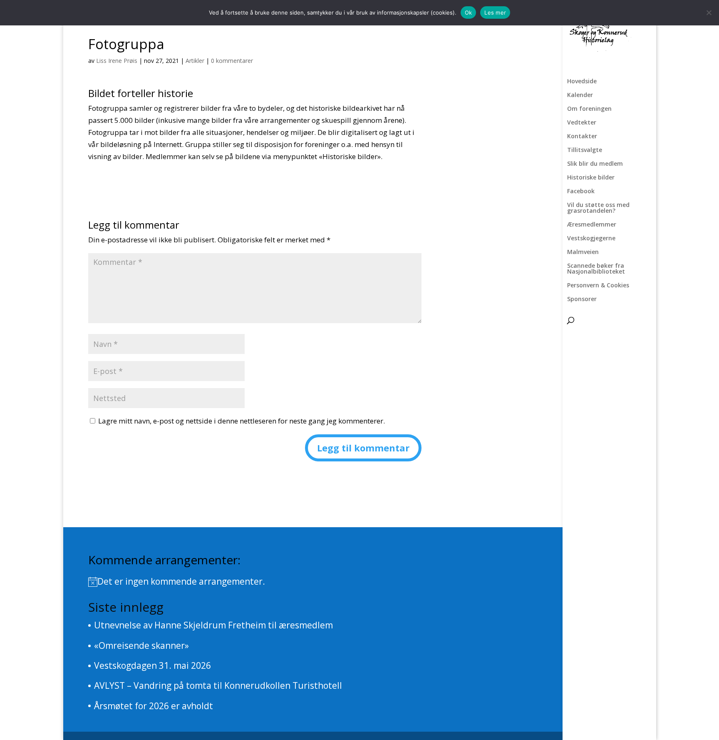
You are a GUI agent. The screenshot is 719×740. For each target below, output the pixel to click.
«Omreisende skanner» (141, 645)
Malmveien (583, 252)
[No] (708, 12)
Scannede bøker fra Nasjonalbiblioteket (596, 269)
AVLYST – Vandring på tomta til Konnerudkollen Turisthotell (218, 685)
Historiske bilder (591, 177)
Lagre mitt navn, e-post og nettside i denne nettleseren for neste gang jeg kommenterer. (241, 421)
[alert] (313, 582)
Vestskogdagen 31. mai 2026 (152, 665)
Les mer (495, 12)
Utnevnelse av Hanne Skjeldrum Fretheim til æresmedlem (213, 625)
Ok (468, 12)
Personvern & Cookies (598, 285)
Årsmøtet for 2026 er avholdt (153, 706)
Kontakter (582, 136)
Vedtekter (581, 123)
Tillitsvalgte (584, 150)
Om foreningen (589, 109)
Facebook (581, 191)
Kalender (580, 95)
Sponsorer (582, 299)
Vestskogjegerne (591, 238)
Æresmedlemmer (591, 225)
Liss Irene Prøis (116, 61)
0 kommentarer (232, 61)
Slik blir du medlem (595, 164)
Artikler (195, 61)
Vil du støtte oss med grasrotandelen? (598, 208)
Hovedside (582, 81)
